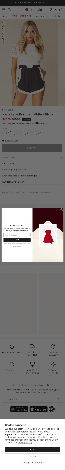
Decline (33, 456)
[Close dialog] (61, 210)
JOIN (17, 240)
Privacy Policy (25, 442)
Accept (32, 449)
